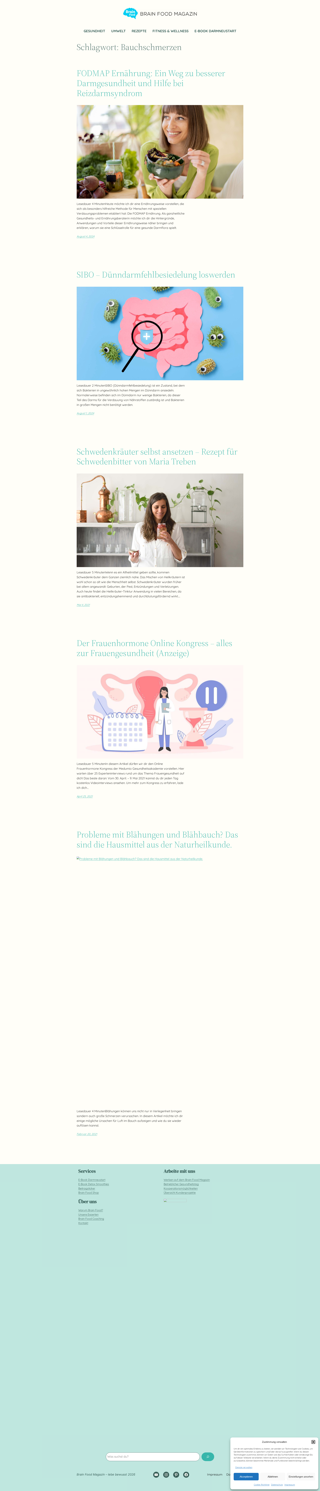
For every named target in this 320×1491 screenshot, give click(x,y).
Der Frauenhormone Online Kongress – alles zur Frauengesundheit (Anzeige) (154, 648)
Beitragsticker (86, 1188)
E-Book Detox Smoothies (93, 1184)
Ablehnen (273, 1476)
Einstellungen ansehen (301, 1476)
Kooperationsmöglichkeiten (181, 1188)
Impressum (289, 1484)
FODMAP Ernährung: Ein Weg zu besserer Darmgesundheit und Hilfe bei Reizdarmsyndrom (151, 83)
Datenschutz (277, 1484)
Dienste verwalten (243, 1467)
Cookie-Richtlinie (262, 1484)
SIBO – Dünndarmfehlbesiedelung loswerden (156, 275)
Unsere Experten (88, 1214)
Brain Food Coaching (91, 1218)
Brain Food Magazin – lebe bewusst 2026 (106, 1474)
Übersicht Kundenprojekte (180, 1192)
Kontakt (83, 1223)
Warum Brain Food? (90, 1210)
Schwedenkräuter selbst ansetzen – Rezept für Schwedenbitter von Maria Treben (157, 457)
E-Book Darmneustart (91, 1179)
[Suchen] (208, 1456)
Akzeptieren (246, 1476)
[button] (313, 1442)
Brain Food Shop (88, 1192)
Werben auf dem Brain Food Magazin (187, 1179)
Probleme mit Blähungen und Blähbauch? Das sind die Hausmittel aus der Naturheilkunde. (157, 839)
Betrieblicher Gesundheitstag (181, 1184)
